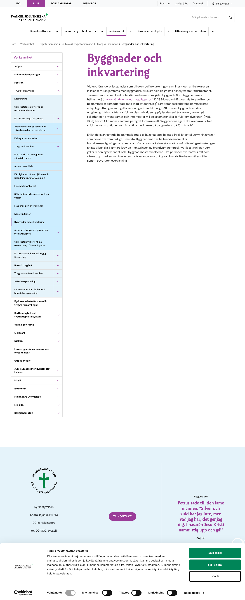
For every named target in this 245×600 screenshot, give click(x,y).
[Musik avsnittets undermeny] (58, 381)
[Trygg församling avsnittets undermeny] (58, 91)
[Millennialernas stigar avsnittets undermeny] (58, 75)
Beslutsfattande (40, 31)
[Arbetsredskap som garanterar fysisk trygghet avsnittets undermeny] (58, 232)
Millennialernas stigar (27, 74)
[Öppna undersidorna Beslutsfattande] (57, 31)
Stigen (18, 66)
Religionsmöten (23, 413)
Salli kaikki (215, 552)
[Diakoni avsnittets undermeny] (58, 341)
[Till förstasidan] (29, 17)
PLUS (36, 3)
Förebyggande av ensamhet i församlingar (31, 351)
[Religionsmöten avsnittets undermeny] (58, 413)
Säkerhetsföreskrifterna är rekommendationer (28, 108)
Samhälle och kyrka (149, 31)
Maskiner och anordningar (28, 205)
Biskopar (89, 3)
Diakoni (18, 341)
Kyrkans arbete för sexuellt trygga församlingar (30, 303)
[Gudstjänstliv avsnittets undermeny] (58, 361)
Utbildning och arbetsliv (190, 31)
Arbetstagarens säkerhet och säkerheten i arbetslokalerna (30, 128)
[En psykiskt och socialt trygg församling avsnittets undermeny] (58, 255)
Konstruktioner (22, 214)
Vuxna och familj (24, 324)
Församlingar (61, 3)
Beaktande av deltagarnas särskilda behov (28, 156)
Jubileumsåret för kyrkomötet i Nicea (32, 370)
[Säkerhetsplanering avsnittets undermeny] (58, 282)
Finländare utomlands (27, 396)
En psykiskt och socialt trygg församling (30, 255)
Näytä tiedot (192, 592)
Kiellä (215, 576)
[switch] (107, 593)
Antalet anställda (23, 166)
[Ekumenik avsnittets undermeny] (58, 389)
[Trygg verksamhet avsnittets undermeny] (58, 147)
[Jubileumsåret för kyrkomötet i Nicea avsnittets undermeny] (58, 370)
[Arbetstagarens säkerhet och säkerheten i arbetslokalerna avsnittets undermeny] (58, 128)
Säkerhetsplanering (25, 281)
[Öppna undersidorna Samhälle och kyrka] (168, 31)
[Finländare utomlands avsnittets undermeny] (58, 397)
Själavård (19, 333)
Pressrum (165, 3)
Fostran (18, 82)
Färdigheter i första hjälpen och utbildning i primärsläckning (31, 176)
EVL (18, 3)
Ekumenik (20, 388)
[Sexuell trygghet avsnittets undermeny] (58, 265)
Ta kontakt (198, 3)
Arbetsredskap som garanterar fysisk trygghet (31, 232)
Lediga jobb (181, 3)
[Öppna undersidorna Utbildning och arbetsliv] (212, 31)
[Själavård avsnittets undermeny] (58, 333)
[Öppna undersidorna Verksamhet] (130, 31)
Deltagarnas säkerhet (26, 138)
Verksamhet (116, 31)
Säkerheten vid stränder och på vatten (31, 196)
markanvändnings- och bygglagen (126, 99)
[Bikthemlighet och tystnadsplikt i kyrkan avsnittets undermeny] (58, 315)
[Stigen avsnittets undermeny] (58, 67)
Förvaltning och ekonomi (79, 31)
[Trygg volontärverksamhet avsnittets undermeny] (58, 274)
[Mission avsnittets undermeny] (58, 405)
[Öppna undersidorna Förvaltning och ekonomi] (102, 31)
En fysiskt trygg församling (77, 44)
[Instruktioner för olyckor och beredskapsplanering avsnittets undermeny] (58, 291)
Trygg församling (48, 44)
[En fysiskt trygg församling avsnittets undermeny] (58, 119)
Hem (13, 44)
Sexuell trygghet (23, 265)
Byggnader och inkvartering (29, 222)
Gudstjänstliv (22, 360)
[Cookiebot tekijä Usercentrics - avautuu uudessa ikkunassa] (23, 593)
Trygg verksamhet (107, 44)
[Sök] (230, 17)
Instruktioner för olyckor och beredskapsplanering (29, 291)
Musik (18, 380)
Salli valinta (215, 564)
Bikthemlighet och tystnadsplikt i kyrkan (27, 315)
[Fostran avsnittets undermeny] (58, 83)
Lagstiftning (20, 98)
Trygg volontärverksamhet (28, 273)
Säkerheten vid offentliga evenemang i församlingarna (29, 243)
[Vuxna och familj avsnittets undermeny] (58, 325)
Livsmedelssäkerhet (25, 186)
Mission (19, 405)
